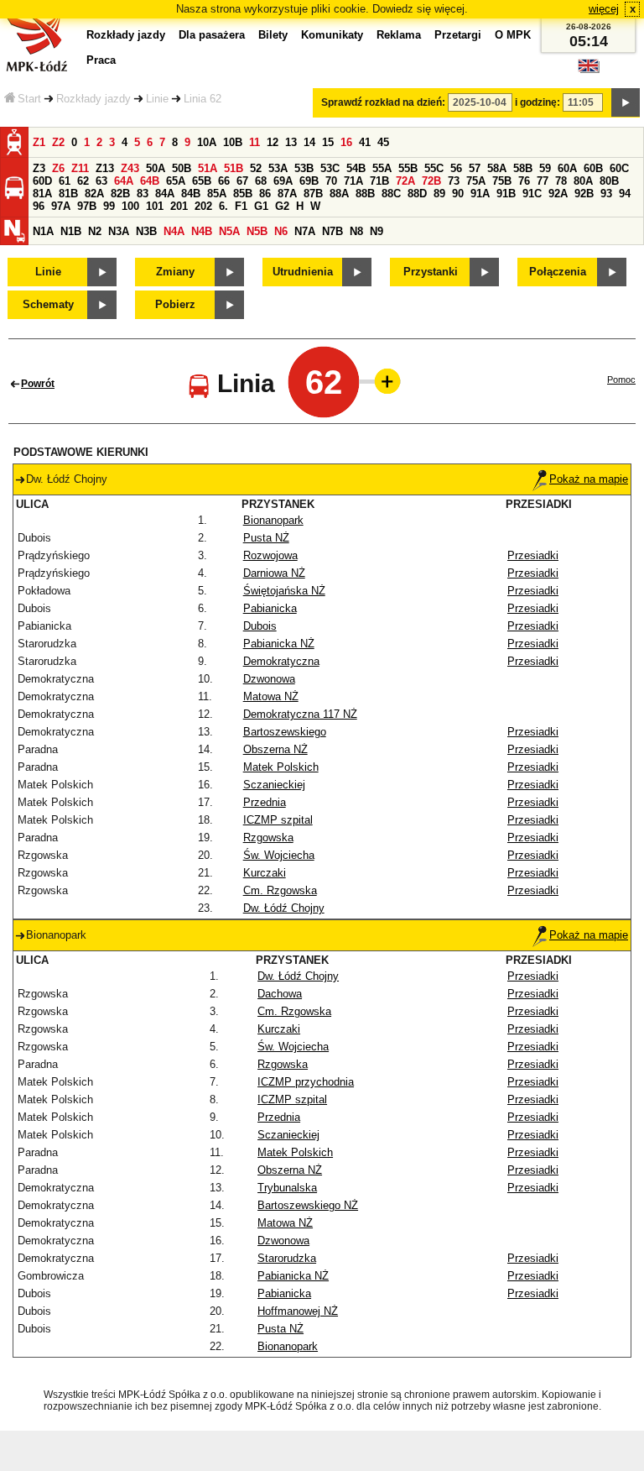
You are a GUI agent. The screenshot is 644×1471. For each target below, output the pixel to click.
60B (593, 168)
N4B (201, 231)
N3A (118, 231)
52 (256, 168)
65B (201, 181)
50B (181, 168)
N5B (257, 231)
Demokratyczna (281, 661)
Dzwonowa (269, 679)
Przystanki (430, 271)
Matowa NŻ (271, 696)
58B (522, 168)
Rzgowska (268, 837)
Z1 (39, 142)
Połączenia (557, 271)
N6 (281, 231)
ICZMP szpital (278, 820)
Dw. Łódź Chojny (284, 908)
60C (619, 168)
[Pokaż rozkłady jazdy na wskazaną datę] (625, 102)
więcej (604, 9)
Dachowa (279, 993)
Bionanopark (273, 520)
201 (179, 206)
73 (454, 181)
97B (86, 206)
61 (64, 181)
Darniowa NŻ (274, 573)
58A (496, 168)
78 (561, 181)
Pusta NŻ (266, 537)
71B (379, 181)
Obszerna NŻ (275, 749)
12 (272, 142)
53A (278, 168)
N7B (332, 231)
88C (391, 193)
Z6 (58, 168)
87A (287, 193)
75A (476, 181)
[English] (589, 70)
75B (502, 181)
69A (283, 181)
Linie (157, 98)
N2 (94, 231)
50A (155, 168)
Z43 (130, 168)
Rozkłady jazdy (93, 98)
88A (339, 193)
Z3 (39, 168)
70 (331, 181)
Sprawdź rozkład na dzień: (383, 102)
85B (242, 193)
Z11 (80, 168)
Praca (101, 60)
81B (68, 193)
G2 (282, 206)
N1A (43, 231)
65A (175, 181)
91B (506, 193)
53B (304, 168)
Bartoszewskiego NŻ (307, 1205)
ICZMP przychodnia (305, 1082)
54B (356, 168)
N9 (376, 231)
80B (609, 181)
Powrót (38, 384)
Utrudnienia (303, 271)
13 (291, 142)
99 (109, 206)
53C (330, 168)
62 (83, 181)
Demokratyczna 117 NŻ (300, 714)
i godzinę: (537, 102)
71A (353, 181)
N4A (174, 231)
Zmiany (175, 271)
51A (207, 168)
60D (42, 181)
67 (242, 181)
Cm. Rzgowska (280, 890)
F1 (241, 206)
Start (29, 98)
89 (439, 193)
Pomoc (621, 379)
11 (254, 142)
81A (42, 193)
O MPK (513, 35)
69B (309, 181)
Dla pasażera (212, 35)
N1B (70, 231)
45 (383, 142)
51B (233, 168)
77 (542, 181)
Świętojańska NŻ (284, 590)
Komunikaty (332, 35)
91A (480, 193)
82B (120, 193)
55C (434, 168)
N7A (304, 231)
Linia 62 (202, 98)
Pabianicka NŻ (278, 643)
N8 (356, 231)
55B (408, 168)
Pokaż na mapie (588, 479)
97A (60, 206)
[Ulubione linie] (382, 381)
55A (382, 168)
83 (142, 193)
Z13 (105, 168)
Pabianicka (270, 608)
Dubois (260, 626)
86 (265, 193)
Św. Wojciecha (278, 855)
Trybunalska (287, 1187)
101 (155, 206)
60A (567, 168)
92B (584, 193)
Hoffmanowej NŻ (297, 1311)
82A (94, 193)
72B (431, 181)
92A (558, 193)
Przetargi (457, 35)
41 (365, 142)
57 (474, 168)
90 (458, 193)
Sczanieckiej (274, 784)
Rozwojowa (270, 555)
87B (313, 193)
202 (203, 206)
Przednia (264, 802)
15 (328, 142)
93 (606, 193)
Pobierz (175, 304)
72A (405, 181)
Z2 (58, 142)
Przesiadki (532, 555)
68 (261, 181)
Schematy (48, 304)
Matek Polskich (281, 767)
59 (545, 168)
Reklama (399, 35)
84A (164, 193)
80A (583, 181)
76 (524, 181)
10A (206, 142)
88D (417, 193)
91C (532, 193)
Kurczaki (264, 872)
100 (130, 206)
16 (346, 142)
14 (309, 142)
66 (224, 181)
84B (190, 193)
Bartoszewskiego (284, 731)
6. (223, 206)
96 (38, 206)
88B (365, 193)
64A (123, 181)
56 (456, 168)
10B (232, 142)
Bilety (273, 35)
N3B (146, 231)
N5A (229, 231)
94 (625, 193)
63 (101, 181)
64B (149, 181)
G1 (261, 206)
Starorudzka (286, 1258)
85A (216, 193)
